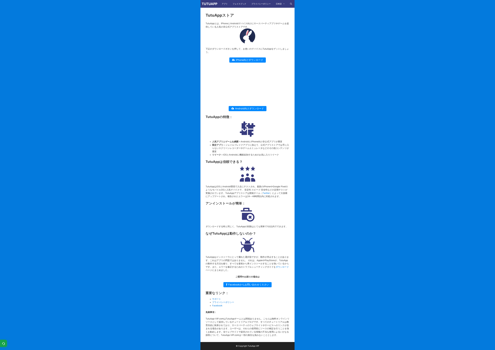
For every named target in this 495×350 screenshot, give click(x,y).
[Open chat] (3, 343)
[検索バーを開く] (291, 4)
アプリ (225, 4)
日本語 (279, 4)
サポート (216, 299)
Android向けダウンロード (249, 108)
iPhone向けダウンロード (249, 59)
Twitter (266, 193)
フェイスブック (239, 4)
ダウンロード (282, 267)
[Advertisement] (247, 84)
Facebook (217, 305)
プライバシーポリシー (261, 4)
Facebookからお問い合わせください (248, 284)
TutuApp (209, 4)
